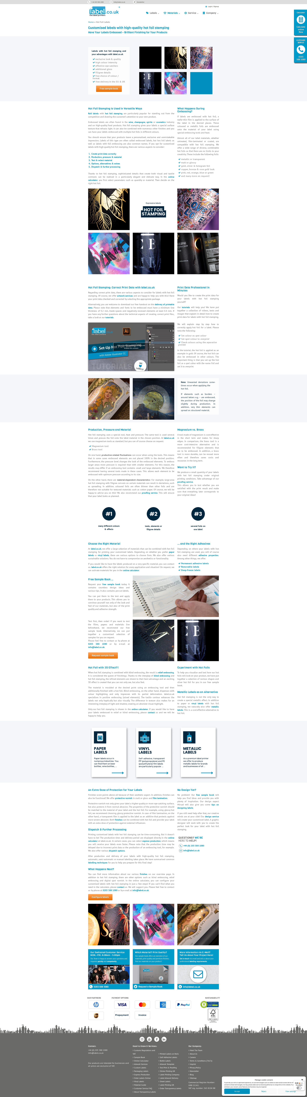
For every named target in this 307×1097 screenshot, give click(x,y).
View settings (290, 1091)
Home (91, 22)
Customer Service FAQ (143, 1088)
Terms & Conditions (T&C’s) (201, 1061)
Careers (193, 1057)
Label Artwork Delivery (169, 1078)
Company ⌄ (212, 13)
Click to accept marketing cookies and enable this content (131, 346)
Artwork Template (167, 1064)
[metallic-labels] (198, 752)
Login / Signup (213, 6)
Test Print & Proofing (168, 1067)
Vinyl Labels (139, 1081)
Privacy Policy (195, 1067)
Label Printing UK (167, 1085)
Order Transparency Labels (170, 1088)
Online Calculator (141, 1061)
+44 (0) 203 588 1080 (193, 845)
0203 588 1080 (101, 986)
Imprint (193, 1064)
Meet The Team (196, 1050)
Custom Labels (140, 1067)
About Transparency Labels (145, 1092)
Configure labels (100, 897)
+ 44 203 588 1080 (97, 2)
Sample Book (139, 1057)
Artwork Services (141, 1064)
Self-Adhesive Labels (168, 1057)
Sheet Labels (165, 1081)
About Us (193, 1054)
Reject (263, 1091)
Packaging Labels (141, 1071)
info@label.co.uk (119, 2)
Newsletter (140, 2)
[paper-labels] (109, 752)
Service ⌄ (193, 13)
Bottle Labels (165, 1061)
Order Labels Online (142, 1078)
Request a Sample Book (150, 986)
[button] (302, 1080)
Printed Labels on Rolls (169, 1054)
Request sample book (103, 655)
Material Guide (140, 1085)
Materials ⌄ (174, 13)
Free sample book (109, 88)
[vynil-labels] (153, 752)
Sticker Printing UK (167, 1071)
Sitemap (193, 1078)
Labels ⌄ (154, 13)
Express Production (142, 1074)
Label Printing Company (169, 1074)
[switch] (299, 1087)
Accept (237, 1091)
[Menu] (303, 1081)
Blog (192, 1074)
